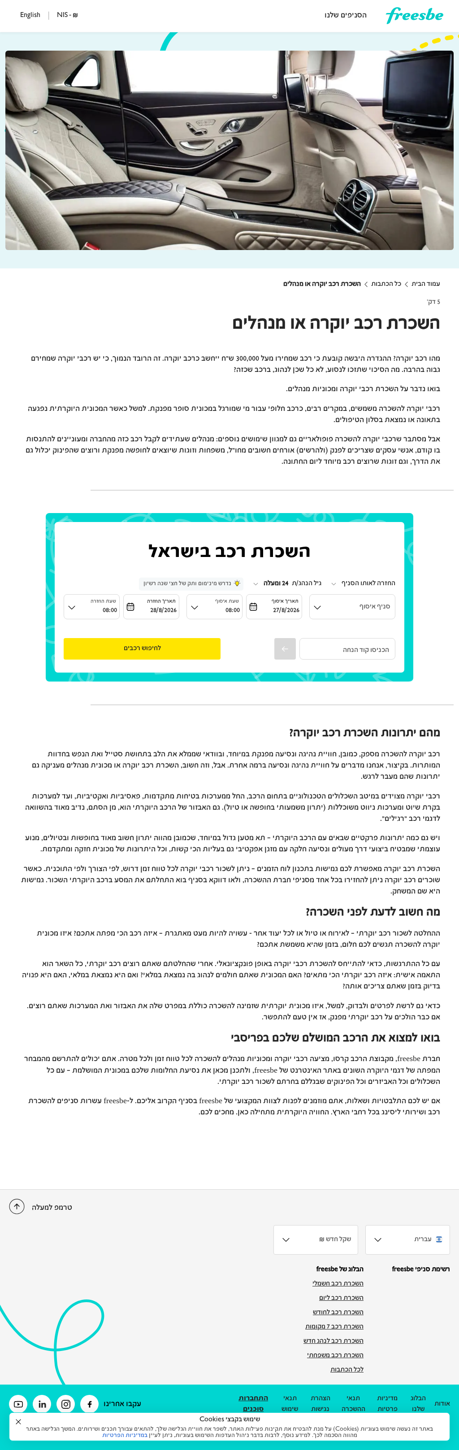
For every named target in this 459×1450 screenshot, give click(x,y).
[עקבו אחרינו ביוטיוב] (18, 1404)
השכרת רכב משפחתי (335, 1355)
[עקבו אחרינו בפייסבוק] (89, 1404)
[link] (414, 15)
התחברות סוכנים (253, 1404)
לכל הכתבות (347, 1370)
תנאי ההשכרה (353, 1404)
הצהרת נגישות (320, 1404)
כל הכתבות (386, 284)
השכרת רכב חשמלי (338, 1284)
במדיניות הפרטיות (124, 1436)
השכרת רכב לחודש (338, 1312)
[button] (142, 649)
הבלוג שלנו (418, 1404)
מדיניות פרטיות (387, 1404)
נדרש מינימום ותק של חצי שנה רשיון (187, 584)
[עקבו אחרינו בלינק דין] (42, 1404)
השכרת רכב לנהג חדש (333, 1341)
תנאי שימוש (289, 1404)
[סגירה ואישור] (18, 1421)
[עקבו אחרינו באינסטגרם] (65, 1404)
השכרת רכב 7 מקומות (334, 1327)
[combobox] (362, 583)
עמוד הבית (425, 284)
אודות (442, 1404)
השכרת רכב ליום (341, 1298)
